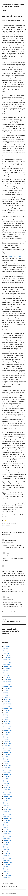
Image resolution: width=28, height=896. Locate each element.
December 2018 (7, 813)
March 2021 (6, 763)
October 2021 (6, 750)
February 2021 (7, 765)
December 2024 (7, 681)
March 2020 (6, 785)
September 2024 (7, 686)
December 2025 (7, 661)
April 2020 (6, 783)
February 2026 (7, 657)
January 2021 (6, 767)
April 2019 (6, 805)
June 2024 (6, 692)
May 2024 (5, 694)
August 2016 (6, 864)
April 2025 (6, 675)
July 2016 (5, 866)
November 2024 (7, 683)
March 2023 (6, 719)
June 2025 (5, 672)
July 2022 (5, 734)
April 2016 (6, 871)
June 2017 (5, 846)
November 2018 (7, 815)
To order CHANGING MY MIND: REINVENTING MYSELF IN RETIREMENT (12, 887)
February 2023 (7, 721)
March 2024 (6, 697)
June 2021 (5, 758)
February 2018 (7, 831)
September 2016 (7, 862)
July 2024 (5, 690)
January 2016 (6, 877)
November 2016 (7, 858)
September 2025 (7, 666)
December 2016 (7, 857)
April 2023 (6, 717)
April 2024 (6, 695)
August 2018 (6, 820)
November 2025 (7, 662)
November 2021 (7, 749)
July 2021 (5, 756)
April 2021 (6, 761)
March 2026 (6, 655)
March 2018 (6, 829)
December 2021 (7, 747)
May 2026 (5, 651)
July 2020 (5, 778)
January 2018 (6, 833)
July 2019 (5, 800)
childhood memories (19, 523)
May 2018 (5, 826)
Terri (5, 523)
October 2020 (6, 772)
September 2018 (7, 818)
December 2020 (7, 769)
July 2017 (5, 844)
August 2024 (6, 688)
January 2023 (6, 723)
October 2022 (6, 728)
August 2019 (6, 798)
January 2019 (6, 811)
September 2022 (7, 730)
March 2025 (6, 677)
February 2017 (7, 853)
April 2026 (6, 653)
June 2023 (5, 714)
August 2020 (6, 776)
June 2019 (5, 802)
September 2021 (7, 752)
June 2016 (5, 868)
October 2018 (6, 816)
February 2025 (7, 679)
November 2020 (7, 771)
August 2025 (6, 668)
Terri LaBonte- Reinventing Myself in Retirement (13, 5)
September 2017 (7, 840)
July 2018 (5, 822)
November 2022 (7, 727)
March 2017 (6, 851)
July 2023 (5, 712)
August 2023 (6, 710)
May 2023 (5, 716)
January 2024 (6, 701)
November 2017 (7, 836)
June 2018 (5, 824)
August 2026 (6, 646)
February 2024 (7, 699)
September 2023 (7, 708)
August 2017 (6, 842)
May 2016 (5, 869)
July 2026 (5, 648)
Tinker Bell (7, 525)
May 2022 (5, 738)
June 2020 (6, 780)
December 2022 (7, 725)
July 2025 (5, 670)
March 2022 (6, 741)
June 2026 (6, 650)
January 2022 (6, 745)
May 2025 (5, 673)
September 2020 (7, 774)
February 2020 (7, 787)
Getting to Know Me (7, 883)
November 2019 (7, 793)
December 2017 (7, 835)
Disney (3, 525)
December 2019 (7, 791)
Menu (4, 10)
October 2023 (6, 706)
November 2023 (7, 705)
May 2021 (5, 760)
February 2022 (7, 743)
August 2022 (6, 732)
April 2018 (6, 827)
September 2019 (7, 796)
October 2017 (6, 838)
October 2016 (6, 860)
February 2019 (7, 809)
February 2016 (7, 875)
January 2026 (6, 659)
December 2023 (7, 703)
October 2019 (6, 794)
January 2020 (6, 789)
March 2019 (6, 807)
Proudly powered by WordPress (9, 893)
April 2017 (6, 849)
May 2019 (5, 804)
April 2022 (6, 739)
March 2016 (6, 873)
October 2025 (6, 664)
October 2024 (6, 684)
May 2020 (6, 782)
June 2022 (5, 736)
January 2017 (6, 855)
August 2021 (6, 754)
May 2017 (5, 847)
